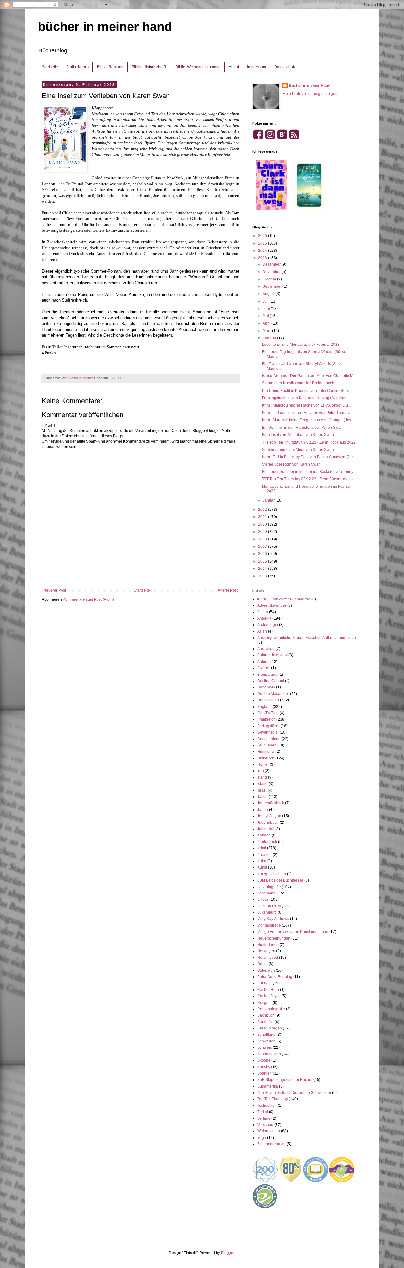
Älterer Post (228, 590)
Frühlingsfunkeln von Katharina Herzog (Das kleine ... (308, 398)
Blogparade (267, 674)
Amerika (264, 618)
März (267, 330)
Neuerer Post (54, 590)
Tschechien (267, 1105)
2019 (263, 531)
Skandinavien (269, 1054)
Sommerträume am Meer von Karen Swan (298, 449)
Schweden (266, 1041)
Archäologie (267, 624)
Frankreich (266, 719)
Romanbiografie (271, 1009)
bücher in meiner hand (105, 26)
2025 (263, 243)
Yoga (261, 1137)
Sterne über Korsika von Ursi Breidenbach (298, 383)
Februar (270, 338)
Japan (262, 809)
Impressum (256, 67)
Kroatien (264, 854)
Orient (262, 964)
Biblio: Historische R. (149, 67)
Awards (263, 668)
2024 (263, 250)
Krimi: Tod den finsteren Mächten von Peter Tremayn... (308, 412)
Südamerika (267, 1086)
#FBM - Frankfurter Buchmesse (283, 599)
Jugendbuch (268, 822)
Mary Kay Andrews (273, 919)
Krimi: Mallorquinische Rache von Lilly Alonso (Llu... (306, 405)
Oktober (270, 279)
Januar (269, 500)
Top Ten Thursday (272, 1099)
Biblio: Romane (110, 67)
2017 (263, 546)
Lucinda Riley (269, 906)
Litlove (263, 899)
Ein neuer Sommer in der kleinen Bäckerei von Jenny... (309, 471)
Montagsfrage (269, 925)
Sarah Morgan (269, 1028)
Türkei (262, 1112)
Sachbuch (266, 1015)
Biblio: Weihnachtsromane (198, 67)
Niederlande (268, 944)
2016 (263, 553)
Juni (267, 308)
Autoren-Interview (272, 655)
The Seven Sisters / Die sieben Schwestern (294, 1092)
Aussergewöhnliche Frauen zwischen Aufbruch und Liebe (306, 637)
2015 (263, 561)
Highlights (266, 751)
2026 (263, 235)
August (269, 294)
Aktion (262, 612)
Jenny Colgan (269, 816)
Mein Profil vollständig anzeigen (309, 93)
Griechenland (269, 739)
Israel (262, 790)
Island (262, 783)
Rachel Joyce (269, 996)
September (272, 286)
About (234, 67)
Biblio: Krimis (77, 67)
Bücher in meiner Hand (309, 85)
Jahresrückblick (270, 803)
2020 (263, 524)
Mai (266, 316)
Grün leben (266, 745)
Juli (266, 301)
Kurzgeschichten (271, 874)
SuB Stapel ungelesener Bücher (284, 1079)
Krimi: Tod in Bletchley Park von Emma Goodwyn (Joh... (309, 457)
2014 (263, 568)
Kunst (262, 867)
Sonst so (264, 1067)
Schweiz (264, 1047)
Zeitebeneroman (271, 1144)
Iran (260, 771)
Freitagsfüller (268, 726)
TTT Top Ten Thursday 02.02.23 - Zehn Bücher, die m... (308, 479)
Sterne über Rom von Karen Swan (291, 464)
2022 (263, 509)
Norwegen (266, 951)
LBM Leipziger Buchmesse (280, 880)
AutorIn (263, 661)
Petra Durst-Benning (274, 977)
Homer (263, 764)
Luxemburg (267, 912)
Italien (262, 796)
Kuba (261, 861)
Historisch (265, 758)
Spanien (264, 1073)
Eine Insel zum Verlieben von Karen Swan (298, 435)
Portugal (264, 983)
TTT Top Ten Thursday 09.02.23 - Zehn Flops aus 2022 (309, 442)
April (267, 323)
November (272, 271)
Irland (262, 777)
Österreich (266, 970)
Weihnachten (268, 1131)
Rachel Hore (268, 990)
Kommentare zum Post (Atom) (88, 599)
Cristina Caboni (270, 681)
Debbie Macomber (273, 694)
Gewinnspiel (268, 732)
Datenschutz (285, 67)
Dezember (272, 264)
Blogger (227, 1253)
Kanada (264, 835)
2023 (263, 258)
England (264, 707)
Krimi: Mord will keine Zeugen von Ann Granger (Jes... (308, 420)
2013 (263, 576)
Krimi (261, 848)
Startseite (50, 67)
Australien (266, 648)
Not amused (267, 957)
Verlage (263, 1118)
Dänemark (266, 687)
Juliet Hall (265, 829)
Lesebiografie (269, 887)
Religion (264, 1002)
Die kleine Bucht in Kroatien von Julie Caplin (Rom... (307, 390)
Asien (262, 631)
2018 (263, 539)
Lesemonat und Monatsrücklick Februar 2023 (301, 344)
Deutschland (268, 700)
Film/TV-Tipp (268, 713)
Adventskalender (271, 605)
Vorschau (265, 1125)
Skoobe (263, 1060)
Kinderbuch (267, 842)
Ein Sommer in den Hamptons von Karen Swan (302, 427)
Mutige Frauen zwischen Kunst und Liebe (292, 931)
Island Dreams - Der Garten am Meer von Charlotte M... (309, 376)
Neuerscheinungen (273, 938)
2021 (263, 517)
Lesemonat (266, 893)
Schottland (266, 1034)
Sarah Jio (265, 1022)
